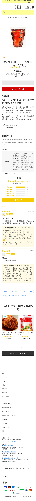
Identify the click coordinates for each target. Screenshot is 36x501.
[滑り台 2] (18, 347)
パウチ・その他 (22, 291)
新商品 (3, 373)
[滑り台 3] (21, 347)
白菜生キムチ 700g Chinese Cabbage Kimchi (9, 333)
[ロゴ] (18, 6)
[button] (33, 7)
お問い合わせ (5, 427)
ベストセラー (5, 377)
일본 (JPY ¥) (7, 476)
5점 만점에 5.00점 (22, 181)
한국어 (5, 483)
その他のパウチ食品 (8, 291)
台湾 (31, 291)
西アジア (4, 393)
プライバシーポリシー (8, 423)
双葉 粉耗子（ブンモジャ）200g (25, 333)
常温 (4, 295)
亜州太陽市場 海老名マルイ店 (10, 458)
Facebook (13, 441)
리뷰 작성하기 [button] (18, 200)
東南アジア (5, 385)
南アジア (4, 389)
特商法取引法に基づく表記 (9, 415)
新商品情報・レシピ (7, 407)
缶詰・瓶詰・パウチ (23, 295)
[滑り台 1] (15, 347)
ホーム (3, 17)
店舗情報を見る (10, 128)
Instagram (4, 441)
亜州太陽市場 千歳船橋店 (9, 452)
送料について (31, 2)
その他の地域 (5, 396)
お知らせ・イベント (7, 403)
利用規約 (4, 419)
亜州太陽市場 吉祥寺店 (8, 446)
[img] (6, 211)
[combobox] (18, 12)
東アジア (11, 295)
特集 (3, 431)
